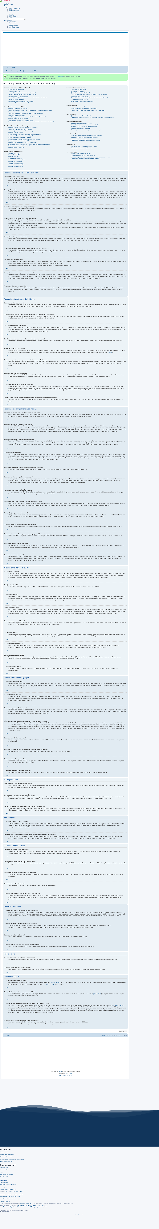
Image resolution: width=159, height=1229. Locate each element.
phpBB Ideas (97, 994)
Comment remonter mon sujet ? (16, 147)
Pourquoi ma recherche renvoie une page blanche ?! (84, 126)
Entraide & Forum (8, 4)
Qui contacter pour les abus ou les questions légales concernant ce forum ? (91, 157)
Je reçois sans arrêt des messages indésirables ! (84, 108)
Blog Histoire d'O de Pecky (6, 1174)
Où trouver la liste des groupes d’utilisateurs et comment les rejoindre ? (89, 94)
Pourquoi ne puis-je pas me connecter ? (18, 96)
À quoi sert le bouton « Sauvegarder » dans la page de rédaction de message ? (29, 144)
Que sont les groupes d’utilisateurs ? (80, 92)
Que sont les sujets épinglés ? (16, 163)
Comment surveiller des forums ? (79, 139)
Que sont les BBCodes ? (14, 153)
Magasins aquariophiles (14, 8)
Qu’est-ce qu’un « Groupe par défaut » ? (81, 99)
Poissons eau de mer (14, 13)
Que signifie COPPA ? (14, 91)
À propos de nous (4, 1152)
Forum (1, 1172)
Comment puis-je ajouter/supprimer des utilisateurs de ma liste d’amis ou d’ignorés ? (93, 117)
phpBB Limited (55, 982)
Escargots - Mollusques (17, 1194)
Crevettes (11, 14)
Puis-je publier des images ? (15, 158)
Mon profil (11, 24)
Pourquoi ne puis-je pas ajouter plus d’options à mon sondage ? (25, 134)
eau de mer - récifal (17, 1191)
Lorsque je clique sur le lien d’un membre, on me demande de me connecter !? (31, 121)
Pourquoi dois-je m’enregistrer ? (16, 89)
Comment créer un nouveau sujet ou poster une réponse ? (23, 127)
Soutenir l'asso (12, 21)
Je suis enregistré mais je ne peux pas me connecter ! (22, 94)
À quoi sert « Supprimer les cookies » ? (18, 102)
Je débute (6, 3)
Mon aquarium (7, 5)
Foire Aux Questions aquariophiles (8, 1184)
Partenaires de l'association (7, 1154)
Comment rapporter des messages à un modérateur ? (22, 142)
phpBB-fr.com (68, 1073)
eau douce (8, 1191)
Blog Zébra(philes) (4, 1176)
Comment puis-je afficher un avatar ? (18, 118)
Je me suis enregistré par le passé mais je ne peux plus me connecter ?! (27, 97)
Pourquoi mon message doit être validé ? (19, 145)
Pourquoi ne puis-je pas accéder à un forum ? (20, 137)
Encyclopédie (7, 7)
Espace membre (8, 20)
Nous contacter (4, 1169)
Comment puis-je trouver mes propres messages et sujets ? (86, 130)
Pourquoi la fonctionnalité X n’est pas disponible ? (83, 155)
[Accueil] (5, 1)
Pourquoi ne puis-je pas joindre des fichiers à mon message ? (24, 139)
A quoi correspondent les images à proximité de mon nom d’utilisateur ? (27, 116)
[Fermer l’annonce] (126, 75)
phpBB (110, 352)
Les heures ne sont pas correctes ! (17, 112)
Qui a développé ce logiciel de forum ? (81, 153)
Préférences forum (13, 25)
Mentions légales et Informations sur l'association (12, 1159)
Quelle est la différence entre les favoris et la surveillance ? (86, 135)
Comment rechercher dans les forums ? (81, 123)
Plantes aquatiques (13, 16)
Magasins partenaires (14, 22)
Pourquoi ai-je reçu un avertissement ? (18, 140)
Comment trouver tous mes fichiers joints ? (82, 148)
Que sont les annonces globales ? (17, 159)
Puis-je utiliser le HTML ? (14, 155)
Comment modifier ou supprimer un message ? (20, 129)
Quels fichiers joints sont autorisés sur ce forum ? (84, 146)
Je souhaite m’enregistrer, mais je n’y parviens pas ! (22, 92)
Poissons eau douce (14, 11)
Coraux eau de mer (15, 1196)
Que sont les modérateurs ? (78, 91)
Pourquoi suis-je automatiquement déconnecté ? (21, 101)
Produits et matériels (14, 10)
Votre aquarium (4, 1182)
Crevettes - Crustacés (5, 1194)
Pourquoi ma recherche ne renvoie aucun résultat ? (84, 125)
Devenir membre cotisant (6, 1156)
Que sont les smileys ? (14, 156)
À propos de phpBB (49, 984)
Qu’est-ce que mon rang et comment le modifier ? (21, 120)
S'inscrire (11, 26)
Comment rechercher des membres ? (81, 128)
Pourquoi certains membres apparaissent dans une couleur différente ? (89, 97)
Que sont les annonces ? (15, 161)
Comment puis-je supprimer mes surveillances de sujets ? (86, 140)
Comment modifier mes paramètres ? (18, 108)
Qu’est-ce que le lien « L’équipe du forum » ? (82, 101)
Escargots (11, 15)
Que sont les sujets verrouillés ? (16, 164)
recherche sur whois (119, 1005)
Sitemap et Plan (4, 1167)
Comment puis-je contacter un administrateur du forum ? (85, 158)
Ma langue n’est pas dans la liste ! (17, 115)
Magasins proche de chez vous (8, 1198)
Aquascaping (3, 1187)
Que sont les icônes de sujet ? (16, 166)
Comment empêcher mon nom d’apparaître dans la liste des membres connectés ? (30, 110)
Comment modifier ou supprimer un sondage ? (20, 135)
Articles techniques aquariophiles (8, 1189)
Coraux (10, 17)
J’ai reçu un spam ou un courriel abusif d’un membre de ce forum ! (88, 110)
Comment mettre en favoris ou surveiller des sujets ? (85, 137)
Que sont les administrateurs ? (79, 89)
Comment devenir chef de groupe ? (80, 96)
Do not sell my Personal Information (79, 1214)
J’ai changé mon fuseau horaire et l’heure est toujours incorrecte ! (25, 113)
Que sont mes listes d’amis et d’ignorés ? (81, 116)
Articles (10, 9)
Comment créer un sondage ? (16, 132)
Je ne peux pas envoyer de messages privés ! (83, 106)
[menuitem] (6, 67)
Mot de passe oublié (14, 27)
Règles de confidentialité (6, 1161)
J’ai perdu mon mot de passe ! (16, 99)
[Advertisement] (65, 49)
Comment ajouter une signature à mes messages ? (21, 131)
